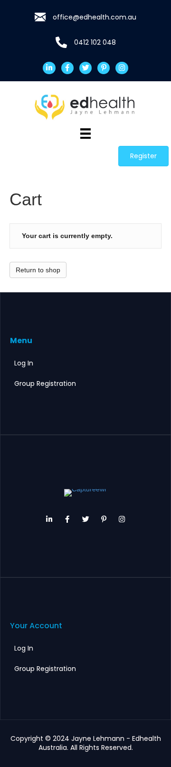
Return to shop (38, 270)
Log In (23, 363)
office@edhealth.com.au (94, 17)
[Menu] (85, 134)
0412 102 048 (95, 42)
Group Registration (45, 383)
